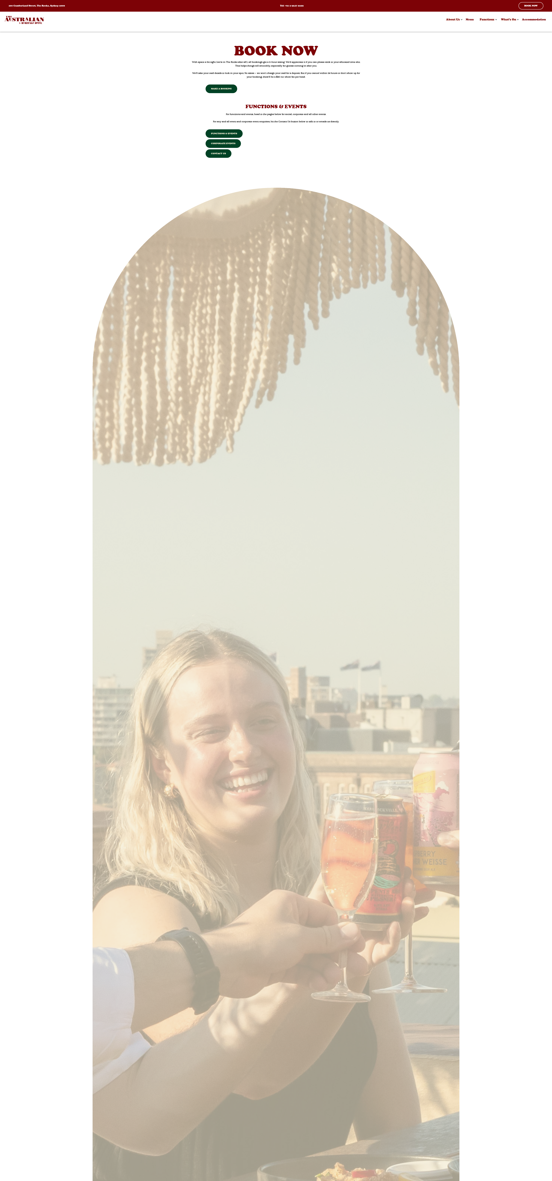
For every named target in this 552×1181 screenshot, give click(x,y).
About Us (453, 19)
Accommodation (534, 19)
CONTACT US (218, 153)
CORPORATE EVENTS (223, 143)
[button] (453, 19)
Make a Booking (221, 88)
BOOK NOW (531, 5)
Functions (487, 19)
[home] (24, 20)
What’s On (508, 19)
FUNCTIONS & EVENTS (224, 133)
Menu (470, 19)
